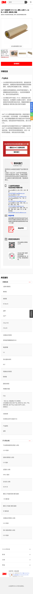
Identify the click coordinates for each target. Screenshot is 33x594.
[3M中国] (3, 2)
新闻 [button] (3, 554)
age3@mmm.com (20, 193)
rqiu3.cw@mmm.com (21, 196)
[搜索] (26, 2)
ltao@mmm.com (20, 206)
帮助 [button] (3, 565)
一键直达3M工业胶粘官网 (16, 147)
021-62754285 (12, 193)
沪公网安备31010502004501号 (20, 574)
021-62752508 (12, 196)
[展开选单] (30, 2)
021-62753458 (12, 206)
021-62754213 (11, 201)
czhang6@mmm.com (21, 201)
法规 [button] (3, 560)
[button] (5, 53)
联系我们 (16, 152)
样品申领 (21, 228)
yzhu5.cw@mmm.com (21, 212)
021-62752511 (11, 212)
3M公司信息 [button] (6, 549)
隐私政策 (16, 571)
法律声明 (11, 571)
